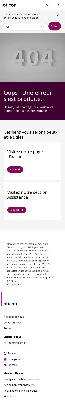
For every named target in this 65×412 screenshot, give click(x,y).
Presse (7, 328)
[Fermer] (58, 15)
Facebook (13, 353)
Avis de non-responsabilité (19, 384)
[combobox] (23, 26)
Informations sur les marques (20, 390)
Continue (54, 26)
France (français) (18, 342)
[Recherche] (47, 5)
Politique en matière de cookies (21, 379)
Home (13, 169)
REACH (7, 396)
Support (14, 210)
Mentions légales (13, 373)
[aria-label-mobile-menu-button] (58, 5)
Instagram (14, 359)
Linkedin (13, 364)
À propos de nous (14, 316)
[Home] (9, 5)
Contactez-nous (13, 322)
